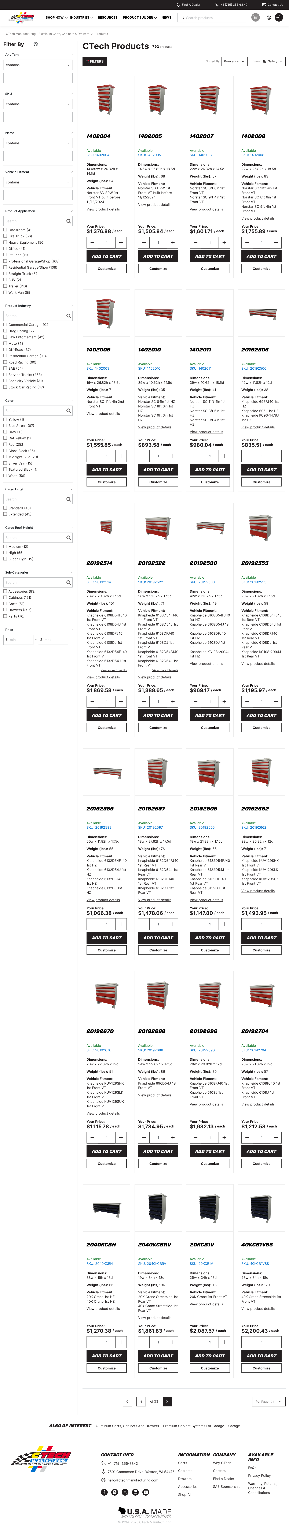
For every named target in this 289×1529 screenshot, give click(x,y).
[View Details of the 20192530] (209, 526)
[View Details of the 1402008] (261, 99)
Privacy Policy (259, 1475)
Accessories (187, 1486)
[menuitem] (54, 17)
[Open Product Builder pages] (155, 18)
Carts (182, 1463)
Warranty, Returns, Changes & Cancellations (262, 1488)
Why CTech (222, 1463)
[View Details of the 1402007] (209, 99)
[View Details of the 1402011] (209, 313)
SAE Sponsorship (227, 1486)
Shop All (184, 1494)
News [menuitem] (166, 17)
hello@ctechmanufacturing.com (133, 1480)
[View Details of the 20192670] (106, 994)
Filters (96, 61)
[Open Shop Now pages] (66, 18)
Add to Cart (106, 256)
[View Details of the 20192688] (158, 994)
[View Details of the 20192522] (158, 526)
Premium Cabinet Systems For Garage (193, 1426)
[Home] (21, 17)
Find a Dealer (223, 1479)
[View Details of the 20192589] (106, 772)
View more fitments (114, 670)
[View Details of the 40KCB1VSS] (261, 1208)
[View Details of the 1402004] (106, 99)
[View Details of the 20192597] (158, 772)
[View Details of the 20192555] (261, 526)
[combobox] (211, 17)
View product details (103, 209)
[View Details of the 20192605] (209, 772)
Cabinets (185, 1471)
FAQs (252, 1468)
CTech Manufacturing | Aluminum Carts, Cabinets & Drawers (47, 34)
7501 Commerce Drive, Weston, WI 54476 (141, 1472)
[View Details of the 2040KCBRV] (158, 1208)
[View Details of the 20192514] (106, 526)
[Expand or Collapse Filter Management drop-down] (35, 45)
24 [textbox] (272, 1401)
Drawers (184, 1479)
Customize (107, 268)
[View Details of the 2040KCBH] (106, 1208)
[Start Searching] (182, 17)
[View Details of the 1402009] (106, 313)
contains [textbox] (12, 65)
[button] (167, 1401)
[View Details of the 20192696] (209, 994)
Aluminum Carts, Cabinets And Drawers (127, 1426)
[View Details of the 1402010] (158, 313)
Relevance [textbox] (231, 61)
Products (101, 34)
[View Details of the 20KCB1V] (209, 1208)
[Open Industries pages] (91, 18)
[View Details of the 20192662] (261, 772)
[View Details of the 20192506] (261, 313)
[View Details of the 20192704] (261, 994)
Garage (234, 1426)
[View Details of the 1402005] (158, 99)
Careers (219, 1471)
